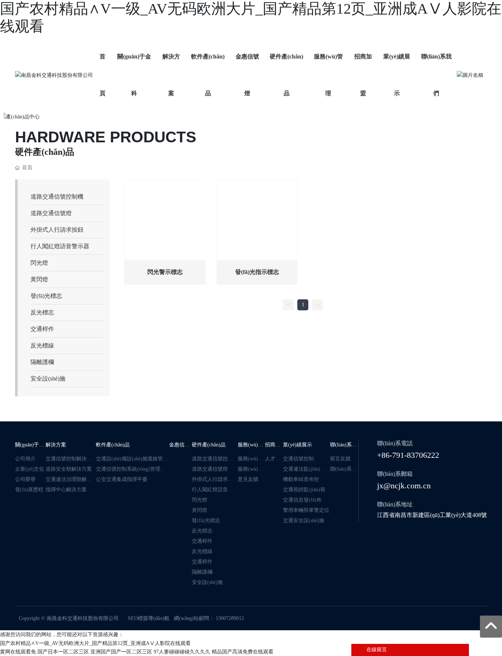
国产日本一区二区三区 (63, 652)
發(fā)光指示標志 (257, 272)
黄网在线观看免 (18, 652)
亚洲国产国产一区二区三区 (121, 652)
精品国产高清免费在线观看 (242, 652)
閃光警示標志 (165, 272)
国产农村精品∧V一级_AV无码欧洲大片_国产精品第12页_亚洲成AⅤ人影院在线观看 (95, 643)
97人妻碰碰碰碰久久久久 (182, 652)
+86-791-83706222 (408, 455)
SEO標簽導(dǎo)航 (148, 618)
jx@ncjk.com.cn (404, 485)
